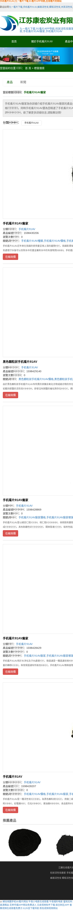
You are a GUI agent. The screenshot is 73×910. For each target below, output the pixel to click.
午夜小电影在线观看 (38, 901)
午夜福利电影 (56, 901)
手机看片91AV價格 (55, 240)
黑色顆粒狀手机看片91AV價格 (36, 379)
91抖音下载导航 (31, 908)
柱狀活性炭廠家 (58, 873)
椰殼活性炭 (54, 7)
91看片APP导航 (45, 28)
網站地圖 (7, 901)
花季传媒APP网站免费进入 (23, 905)
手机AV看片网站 (20, 901)
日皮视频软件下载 (46, 905)
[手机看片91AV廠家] (23, 842)
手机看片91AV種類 (32, 240)
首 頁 (28, 68)
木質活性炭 (66, 7)
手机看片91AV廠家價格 (32, 517)
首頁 (14, 41)
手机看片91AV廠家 (34, 31)
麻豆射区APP (62, 905)
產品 (10, 82)
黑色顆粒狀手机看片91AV (20, 361)
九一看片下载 (15, 7)
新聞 (23, 82)
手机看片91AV (30, 7)
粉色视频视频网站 (49, 908)
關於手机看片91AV (42, 41)
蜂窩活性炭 (43, 7)
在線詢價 (10, 256)
